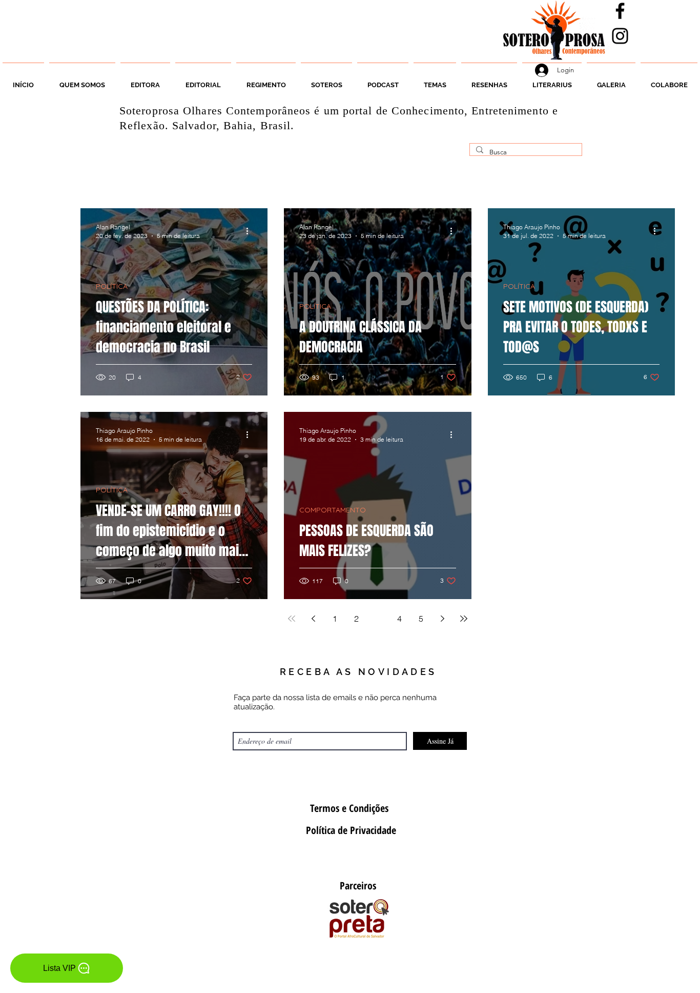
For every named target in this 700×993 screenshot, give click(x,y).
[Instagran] (620, 36)
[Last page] (464, 618)
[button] (326, 80)
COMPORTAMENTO (332, 510)
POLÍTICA (112, 286)
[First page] (291, 618)
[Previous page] (313, 618)
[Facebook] (620, 11)
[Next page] (442, 618)
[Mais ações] (250, 231)
